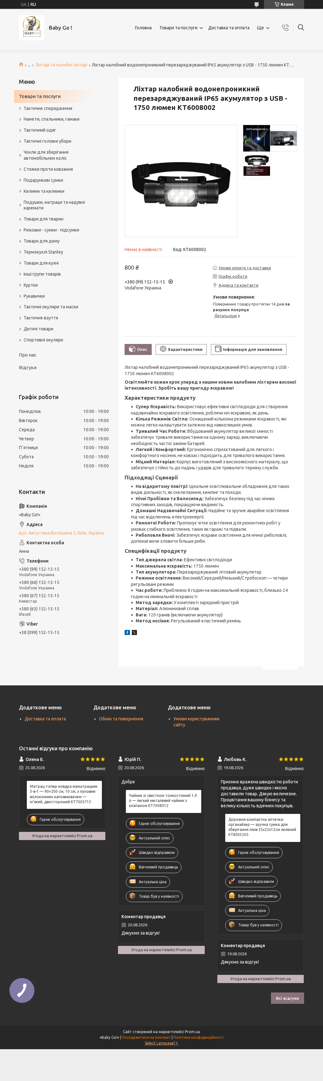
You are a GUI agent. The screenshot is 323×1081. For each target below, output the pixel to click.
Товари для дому (42, 240)
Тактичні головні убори (47, 141)
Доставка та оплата (229, 27)
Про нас (27, 354)
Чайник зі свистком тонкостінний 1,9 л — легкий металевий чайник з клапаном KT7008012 (163, 800)
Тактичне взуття (41, 317)
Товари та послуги (178, 27)
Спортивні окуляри (43, 339)
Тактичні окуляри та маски (51, 306)
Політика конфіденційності (198, 1037)
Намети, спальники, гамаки (51, 119)
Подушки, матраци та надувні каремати (54, 205)
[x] (134, 633)
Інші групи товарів (42, 274)
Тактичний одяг (40, 130)
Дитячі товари (38, 328)
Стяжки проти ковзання (48, 169)
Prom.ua (192, 1032)
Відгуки (28, 367)
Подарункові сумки (43, 180)
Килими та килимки (44, 191)
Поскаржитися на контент (146, 1037)
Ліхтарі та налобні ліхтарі (61, 64)
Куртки (31, 285)
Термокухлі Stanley (43, 252)
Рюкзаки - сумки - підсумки (51, 229)
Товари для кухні (41, 263)
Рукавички (34, 296)
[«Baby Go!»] (31, 27)
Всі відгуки (287, 998)
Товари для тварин (43, 218)
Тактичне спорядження (48, 108)
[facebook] (127, 633)
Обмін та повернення (121, 718)
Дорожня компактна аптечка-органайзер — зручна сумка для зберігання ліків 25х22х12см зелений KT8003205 (262, 827)
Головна (143, 27)
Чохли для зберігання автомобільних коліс (46, 155)
